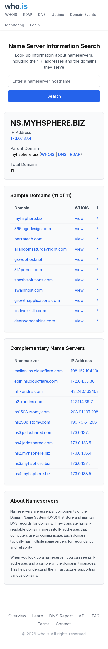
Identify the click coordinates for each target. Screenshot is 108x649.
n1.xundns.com (28, 391)
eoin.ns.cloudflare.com (36, 381)
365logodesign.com (32, 228)
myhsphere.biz (28, 218)
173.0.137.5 (81, 432)
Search (54, 96)
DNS (42, 14)
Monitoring (14, 25)
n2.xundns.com (28, 401)
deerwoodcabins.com (34, 320)
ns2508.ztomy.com (32, 422)
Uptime (58, 14)
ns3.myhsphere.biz (32, 463)
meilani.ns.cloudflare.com (38, 370)
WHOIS (11, 14)
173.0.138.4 (81, 453)
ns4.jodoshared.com (33, 442)
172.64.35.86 (83, 381)
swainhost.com (28, 290)
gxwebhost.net (28, 259)
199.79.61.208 (84, 422)
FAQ (96, 615)
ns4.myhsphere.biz (32, 473)
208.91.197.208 (84, 411)
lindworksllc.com (30, 310)
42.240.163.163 (85, 391)
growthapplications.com (37, 300)
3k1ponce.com (28, 269)
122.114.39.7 (82, 401)
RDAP (27, 14)
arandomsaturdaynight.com (40, 249)
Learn (37, 615)
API (82, 615)
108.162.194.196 (85, 370)
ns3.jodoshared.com (33, 432)
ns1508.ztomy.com (32, 411)
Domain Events (83, 14)
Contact (63, 623)
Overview (17, 615)
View (79, 218)
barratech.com (28, 238)
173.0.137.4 (20, 138)
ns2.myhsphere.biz (32, 453)
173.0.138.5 (81, 442)
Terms (44, 623)
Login (35, 25)
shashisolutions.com (33, 279)
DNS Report (61, 615)
